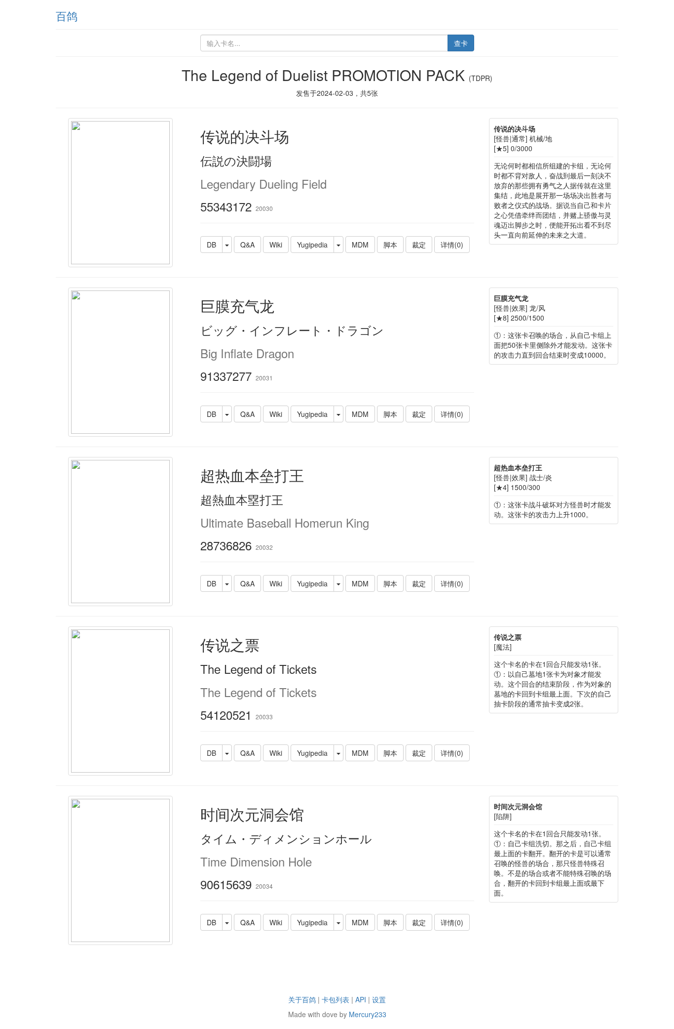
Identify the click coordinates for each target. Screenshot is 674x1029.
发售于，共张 (337, 93)
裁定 (419, 244)
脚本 (390, 244)
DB (211, 244)
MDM (360, 244)
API (360, 999)
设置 (379, 999)
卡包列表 (335, 999)
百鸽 (66, 15)
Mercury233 (367, 1014)
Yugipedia (312, 244)
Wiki (275, 244)
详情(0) (452, 244)
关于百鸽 (302, 999)
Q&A (247, 244)
